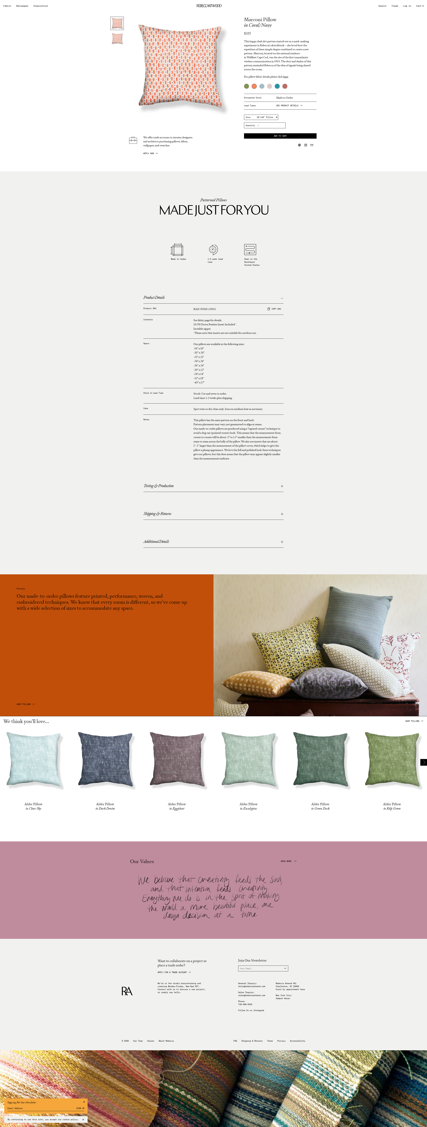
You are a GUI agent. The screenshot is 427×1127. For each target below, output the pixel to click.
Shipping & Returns (252, 1041)
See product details (287, 106)
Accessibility (297, 1041)
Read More (287, 861)
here (302, 989)
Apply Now (148, 153)
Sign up (80, 1108)
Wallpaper (22, 6)
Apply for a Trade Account (172, 972)
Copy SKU (276, 308)
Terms (270, 1041)
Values (150, 1041)
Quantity (250, 125)
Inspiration (40, 6)
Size (248, 117)
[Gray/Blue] (261, 86)
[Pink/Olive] (284, 86)
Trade (394, 6)
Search (382, 6)
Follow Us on (251, 1010)
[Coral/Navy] (254, 86)
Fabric (7, 6)
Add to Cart (280, 135)
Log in (407, 6)
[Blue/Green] (246, 86)
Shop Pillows (24, 704)
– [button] (282, 297)
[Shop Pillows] (320, 715)
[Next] (423, 762)
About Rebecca (166, 1041)
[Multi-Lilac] (269, 86)
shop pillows (412, 721)
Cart (420, 6)
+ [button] (282, 486)
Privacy (281, 1041)
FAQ (235, 1041)
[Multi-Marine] (277, 86)
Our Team (138, 1041)
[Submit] (283, 968)
